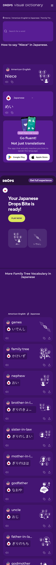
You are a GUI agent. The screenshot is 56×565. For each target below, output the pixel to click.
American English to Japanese (25, 18)
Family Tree (46, 18)
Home (7, 18)
